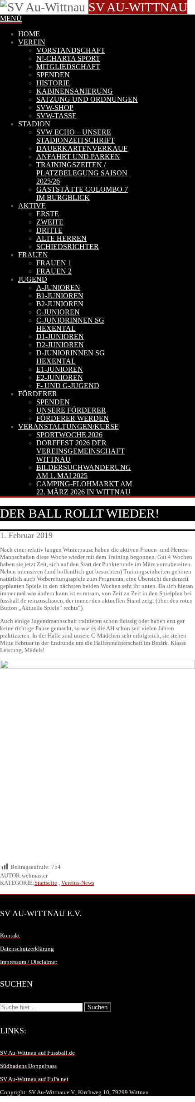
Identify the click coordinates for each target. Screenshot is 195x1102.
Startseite (45, 882)
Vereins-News (77, 882)
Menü (11, 18)
